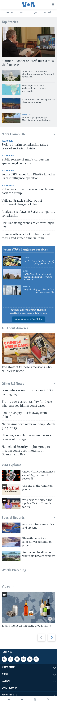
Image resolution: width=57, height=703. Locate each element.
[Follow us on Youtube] (17, 659)
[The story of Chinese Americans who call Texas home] (28, 348)
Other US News (13, 384)
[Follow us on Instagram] (23, 659)
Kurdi (25, 271)
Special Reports (13, 518)
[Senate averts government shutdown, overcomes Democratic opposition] (11, 75)
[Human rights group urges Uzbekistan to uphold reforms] (11, 118)
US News (9, 13)
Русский (47, 13)
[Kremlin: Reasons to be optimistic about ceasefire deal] (11, 103)
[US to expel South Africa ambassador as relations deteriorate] (11, 89)
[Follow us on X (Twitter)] (10, 659)
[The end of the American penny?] (11, 489)
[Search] (48, 699)
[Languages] (35, 699)
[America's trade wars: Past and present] (11, 528)
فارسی (34, 13)
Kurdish (26, 258)
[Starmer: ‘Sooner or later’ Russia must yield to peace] (28, 42)
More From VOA (13, 134)
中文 (22, 13)
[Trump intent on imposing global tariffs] (28, 607)
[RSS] (29, 659)
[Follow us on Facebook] (4, 659)
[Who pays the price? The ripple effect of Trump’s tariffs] (11, 503)
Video (6, 587)
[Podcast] (36, 659)
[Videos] (22, 699)
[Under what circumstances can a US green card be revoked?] (11, 475)
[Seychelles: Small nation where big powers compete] (11, 556)
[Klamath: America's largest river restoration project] (11, 542)
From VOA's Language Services (25, 249)
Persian (26, 287)
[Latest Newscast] (9, 699)
